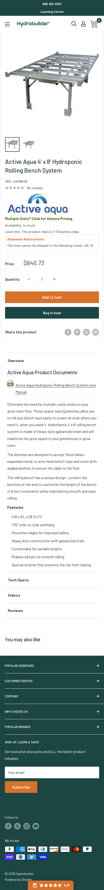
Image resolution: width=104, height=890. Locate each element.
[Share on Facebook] (68, 332)
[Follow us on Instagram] (26, 826)
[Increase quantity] (54, 279)
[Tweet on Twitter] (86, 332)
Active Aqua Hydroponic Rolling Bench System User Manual (55, 385)
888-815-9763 (52, 4)
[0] (94, 24)
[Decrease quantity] (29, 279)
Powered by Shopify (18, 880)
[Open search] (74, 23)
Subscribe (21, 787)
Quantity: (13, 279)
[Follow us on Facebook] (8, 826)
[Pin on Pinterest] (77, 332)
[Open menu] (7, 24)
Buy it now (52, 312)
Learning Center (52, 12)
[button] (51, 885)
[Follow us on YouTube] (35, 826)
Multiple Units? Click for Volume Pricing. (39, 218)
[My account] (83, 23)
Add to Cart (52, 297)
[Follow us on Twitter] (17, 826)
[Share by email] (95, 332)
